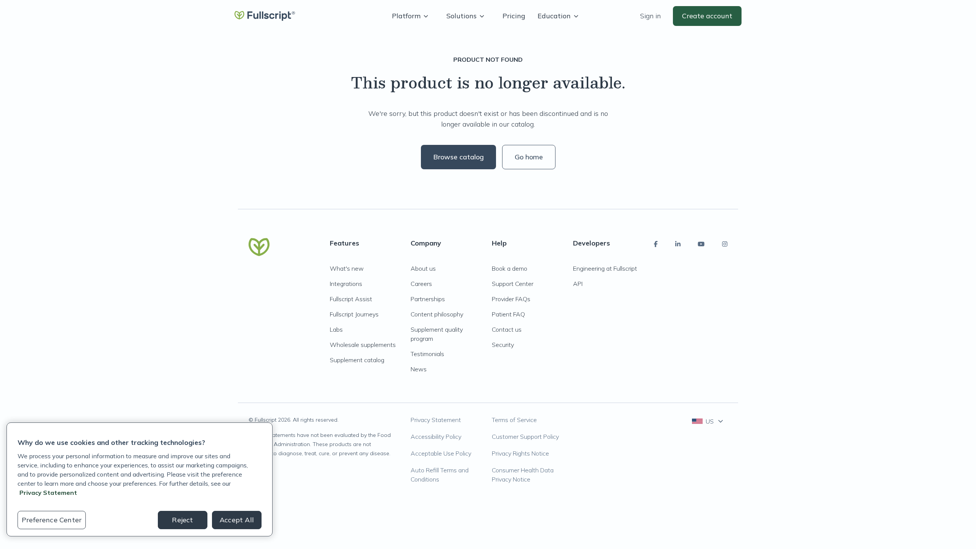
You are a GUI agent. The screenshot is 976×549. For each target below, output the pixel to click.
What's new (347, 268)
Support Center (512, 283)
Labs (336, 329)
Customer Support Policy (525, 436)
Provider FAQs (511, 299)
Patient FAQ (508, 314)
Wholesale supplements (363, 344)
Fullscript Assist (351, 299)
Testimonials (427, 354)
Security (503, 344)
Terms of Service (514, 420)
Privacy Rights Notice (520, 453)
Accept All (237, 519)
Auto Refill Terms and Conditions (440, 474)
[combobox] (708, 421)
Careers (421, 283)
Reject (182, 519)
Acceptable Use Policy (441, 453)
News (419, 369)
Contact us (507, 329)
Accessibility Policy (436, 436)
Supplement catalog (357, 360)
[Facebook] (656, 244)
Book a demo (509, 268)
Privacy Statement (436, 420)
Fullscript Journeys (354, 314)
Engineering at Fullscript (605, 268)
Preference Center (52, 519)
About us (423, 268)
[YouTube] (701, 244)
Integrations (346, 283)
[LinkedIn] (678, 244)
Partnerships (428, 299)
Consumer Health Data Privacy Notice (523, 474)
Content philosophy (437, 314)
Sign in (650, 15)
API (578, 283)
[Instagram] (724, 244)
